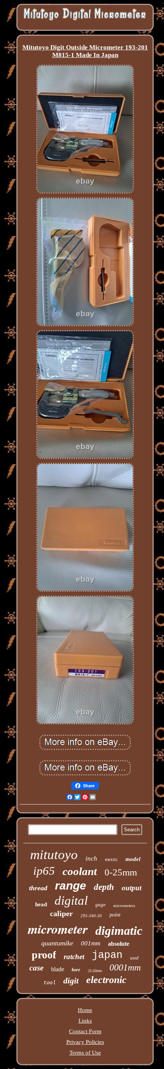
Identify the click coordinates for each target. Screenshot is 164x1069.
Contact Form (85, 1031)
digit (71, 980)
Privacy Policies (85, 1042)
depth (104, 887)
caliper (61, 913)
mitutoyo (54, 854)
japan (107, 955)
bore (76, 969)
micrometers (124, 905)
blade (57, 969)
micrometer (58, 929)
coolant (80, 871)
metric (111, 859)
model (132, 859)
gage (100, 904)
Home (85, 1010)
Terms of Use (85, 1053)
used (134, 958)
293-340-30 (91, 915)
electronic (106, 979)
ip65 (44, 870)
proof (44, 955)
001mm (90, 943)
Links (85, 1021)
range (70, 885)
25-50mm (95, 971)
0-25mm (121, 872)
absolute (118, 943)
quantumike (57, 943)
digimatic (118, 930)
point (115, 915)
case (36, 967)
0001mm (125, 967)
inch (91, 858)
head (41, 904)
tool (49, 983)
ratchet (74, 957)
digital (71, 900)
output (131, 888)
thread (38, 888)
